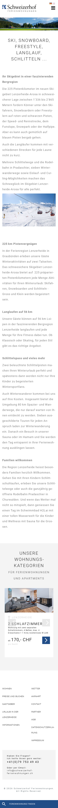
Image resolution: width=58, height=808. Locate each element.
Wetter (35, 688)
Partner (36, 712)
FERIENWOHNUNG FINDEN (22, 804)
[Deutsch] (50, 3)
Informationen (11, 725)
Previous (12, 622)
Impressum (37, 740)
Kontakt (36, 704)
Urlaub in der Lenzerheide (10, 714)
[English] (53, 3)
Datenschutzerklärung (42, 730)
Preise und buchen (13, 696)
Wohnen (7, 688)
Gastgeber (8, 704)
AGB (33, 719)
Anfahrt (36, 696)
